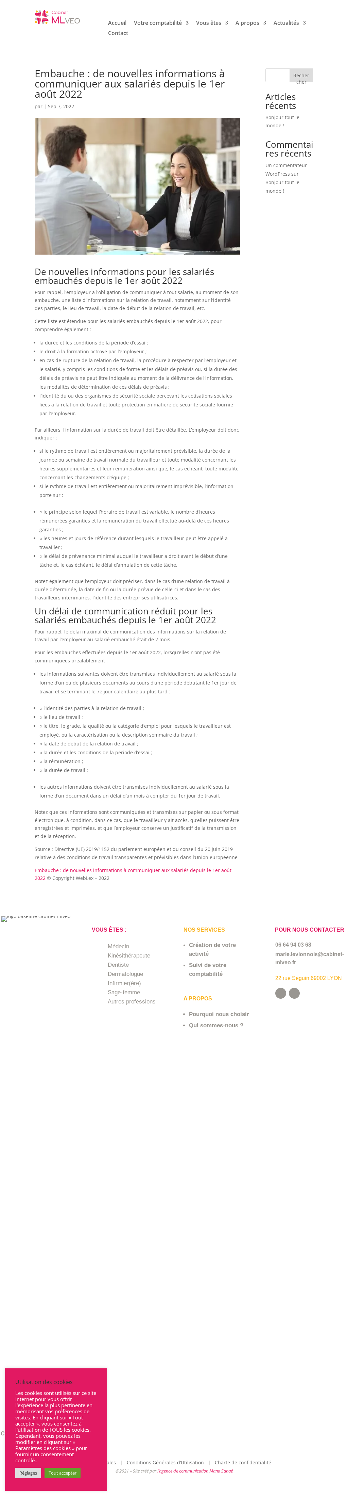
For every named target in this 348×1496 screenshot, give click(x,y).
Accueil (117, 23)
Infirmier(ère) (124, 983)
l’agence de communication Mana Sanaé (195, 1471)
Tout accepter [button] (62, 1473)
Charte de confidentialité (243, 1462)
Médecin (118, 946)
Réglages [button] (28, 1473)
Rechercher (301, 77)
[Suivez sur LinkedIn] (294, 993)
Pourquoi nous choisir (219, 1014)
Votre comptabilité (158, 23)
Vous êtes (208, 23)
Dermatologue (125, 974)
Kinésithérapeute (129, 955)
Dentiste (118, 965)
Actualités (286, 23)
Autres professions (132, 1001)
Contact (118, 34)
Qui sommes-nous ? (216, 1025)
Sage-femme (124, 992)
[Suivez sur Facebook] (280, 993)
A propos (247, 23)
